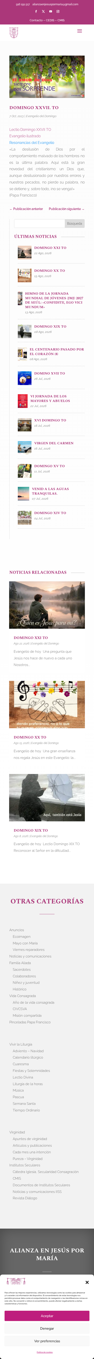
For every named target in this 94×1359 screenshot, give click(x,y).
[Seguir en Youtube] (50, 11)
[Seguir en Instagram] (58, 11)
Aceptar (47, 1316)
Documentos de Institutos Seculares (41, 1185)
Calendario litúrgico (28, 1057)
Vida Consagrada (22, 996)
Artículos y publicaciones (32, 1145)
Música (18, 1090)
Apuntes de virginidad (30, 1139)
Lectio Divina (23, 1077)
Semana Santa (24, 1104)
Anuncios (16, 930)
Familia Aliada (20, 963)
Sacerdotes (22, 970)
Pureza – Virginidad (27, 1159)
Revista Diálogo (25, 1198)
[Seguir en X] (43, 11)
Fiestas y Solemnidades (31, 1071)
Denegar (47, 1329)
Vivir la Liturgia (20, 1044)
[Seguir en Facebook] (36, 11)
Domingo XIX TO (31, 830)
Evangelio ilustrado (25, 136)
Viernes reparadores (28, 950)
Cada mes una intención (32, 1152)
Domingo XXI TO (31, 638)
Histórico (19, 989)
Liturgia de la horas (28, 1084)
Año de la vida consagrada (33, 1002)
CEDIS (50, 20)
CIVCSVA (20, 1009)
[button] (87, 1282)
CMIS (61, 20)
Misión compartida (27, 1016)
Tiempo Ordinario (26, 1110)
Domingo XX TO (30, 737)
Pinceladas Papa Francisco (30, 1022)
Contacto (36, 20)
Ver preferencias (47, 1341)
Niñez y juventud (26, 983)
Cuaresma (21, 1064)
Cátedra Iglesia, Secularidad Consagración (46, 1172)
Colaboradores (24, 976)
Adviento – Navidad (28, 1051)
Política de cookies (45, 1352)
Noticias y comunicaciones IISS (37, 1192)
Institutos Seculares (24, 1165)
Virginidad (17, 1132)
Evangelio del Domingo (41, 116)
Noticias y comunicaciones (30, 956)
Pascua (18, 1097)
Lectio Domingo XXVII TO (30, 129)
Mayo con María (25, 943)
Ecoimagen (22, 937)
